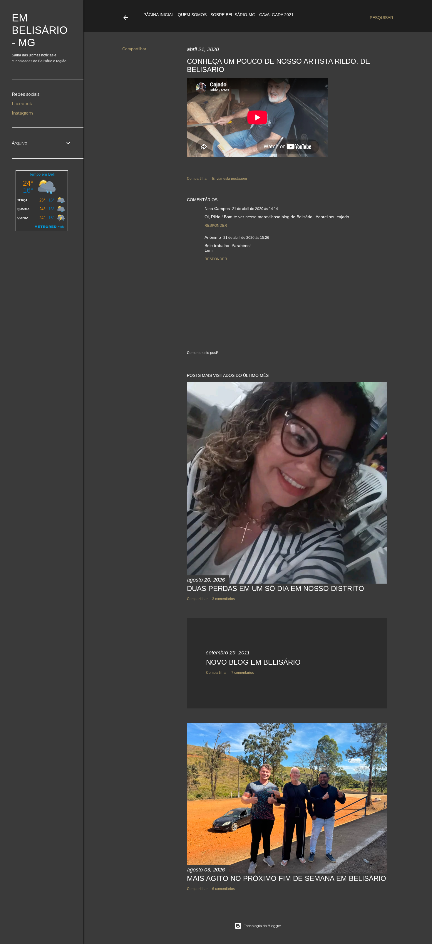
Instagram (22, 113)
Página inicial (158, 14)
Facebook (22, 103)
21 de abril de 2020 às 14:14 (255, 209)
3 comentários (223, 599)
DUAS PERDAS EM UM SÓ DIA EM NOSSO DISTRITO (275, 588)
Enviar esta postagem (229, 179)
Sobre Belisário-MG (232, 14)
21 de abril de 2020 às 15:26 (246, 238)
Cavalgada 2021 (276, 14)
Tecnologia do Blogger (262, 925)
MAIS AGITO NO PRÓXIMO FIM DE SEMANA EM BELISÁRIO (286, 878)
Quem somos (192, 14)
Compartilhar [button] (134, 48)
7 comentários (242, 673)
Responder (216, 226)
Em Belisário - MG (40, 30)
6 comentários (223, 889)
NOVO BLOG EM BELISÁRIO (253, 662)
